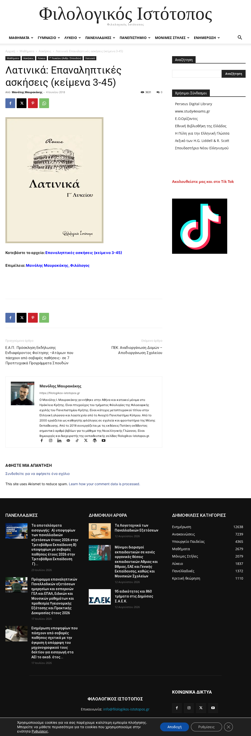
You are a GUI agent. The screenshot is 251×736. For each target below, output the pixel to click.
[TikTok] (79, 441)
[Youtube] (105, 441)
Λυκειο (70, 37)
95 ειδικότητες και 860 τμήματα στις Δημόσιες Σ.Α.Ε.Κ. (134, 596)
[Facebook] (10, 103)
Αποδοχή (174, 727)
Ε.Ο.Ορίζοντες (186, 118)
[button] (240, 38)
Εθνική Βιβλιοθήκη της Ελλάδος (200, 126)
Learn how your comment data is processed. (104, 484)
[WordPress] (96, 441)
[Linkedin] (61, 441)
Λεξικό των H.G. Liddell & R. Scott (202, 140)
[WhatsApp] (44, 103)
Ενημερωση (205, 37)
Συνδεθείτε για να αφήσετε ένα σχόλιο (37, 473)
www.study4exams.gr (192, 111)
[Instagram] (52, 441)
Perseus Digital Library (193, 104)
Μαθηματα (19, 37)
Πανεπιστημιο (133, 37)
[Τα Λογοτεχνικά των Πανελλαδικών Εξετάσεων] (100, 531)
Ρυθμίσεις (40, 731)
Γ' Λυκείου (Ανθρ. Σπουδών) (65, 58)
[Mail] (70, 441)
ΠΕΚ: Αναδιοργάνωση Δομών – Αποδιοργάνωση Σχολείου (136, 350)
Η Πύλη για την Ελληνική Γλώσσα (202, 133)
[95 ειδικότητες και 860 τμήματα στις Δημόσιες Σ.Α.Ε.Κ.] (100, 597)
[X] (21, 103)
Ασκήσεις (45, 51)
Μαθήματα (27, 51)
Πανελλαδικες (98, 37)
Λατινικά (90, 58)
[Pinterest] (33, 103)
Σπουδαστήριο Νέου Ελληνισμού (202, 148)
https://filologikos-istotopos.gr (59, 393)
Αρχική (10, 51)
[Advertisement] (83, 282)
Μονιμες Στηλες (170, 37)
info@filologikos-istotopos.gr (126, 709)
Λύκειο (41, 58)
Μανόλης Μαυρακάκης (27, 92)
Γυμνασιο (47, 37)
